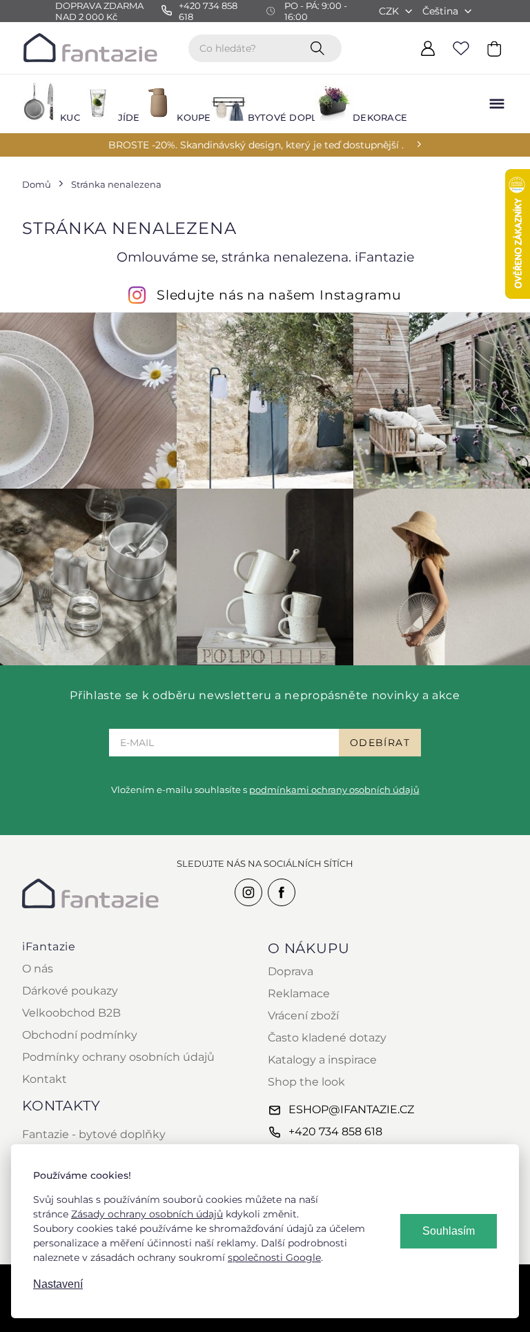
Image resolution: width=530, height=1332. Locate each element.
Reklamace (299, 993)
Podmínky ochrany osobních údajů (118, 1057)
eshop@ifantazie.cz (351, 1109)
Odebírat (380, 742)
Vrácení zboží (303, 1015)
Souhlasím (448, 1231)
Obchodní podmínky (79, 1034)
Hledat (320, 48)
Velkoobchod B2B (71, 1012)
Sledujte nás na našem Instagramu (279, 294)
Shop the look (306, 1081)
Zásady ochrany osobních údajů (147, 1214)
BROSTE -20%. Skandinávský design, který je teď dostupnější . (256, 145)
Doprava (290, 971)
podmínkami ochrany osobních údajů (334, 789)
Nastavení (58, 1284)
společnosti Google (274, 1257)
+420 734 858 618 (335, 1131)
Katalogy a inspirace (322, 1059)
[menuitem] (42, 104)
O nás (37, 968)
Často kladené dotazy (327, 1037)
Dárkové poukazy (70, 990)
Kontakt (44, 1079)
